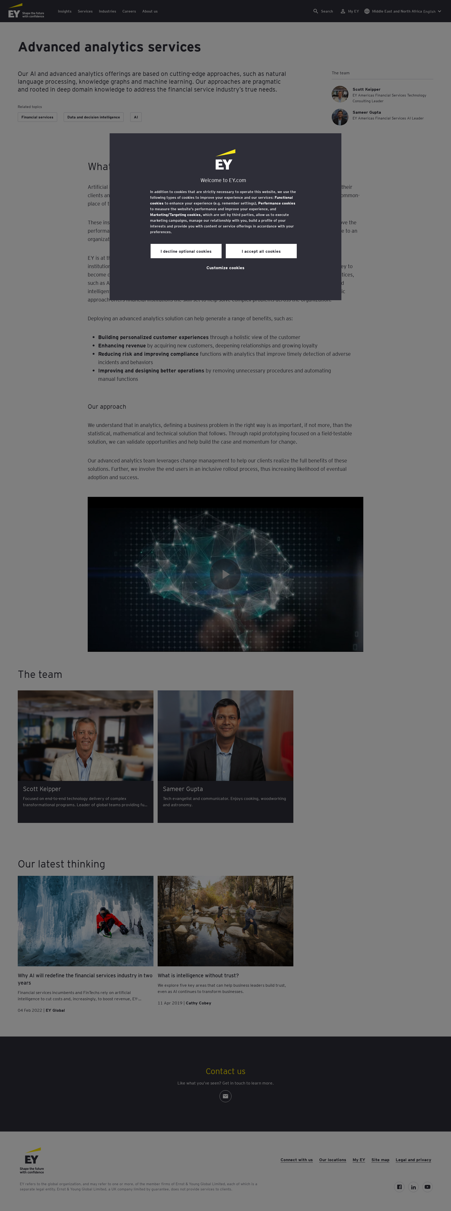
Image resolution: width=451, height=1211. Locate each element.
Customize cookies (225, 267)
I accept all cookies (261, 251)
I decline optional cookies (186, 251)
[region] (225, 216)
